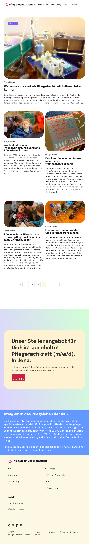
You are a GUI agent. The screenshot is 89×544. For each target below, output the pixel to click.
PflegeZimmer (9, 82)
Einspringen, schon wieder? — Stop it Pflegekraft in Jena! (63, 231)
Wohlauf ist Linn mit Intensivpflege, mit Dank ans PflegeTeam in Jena (22, 148)
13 (68, 284)
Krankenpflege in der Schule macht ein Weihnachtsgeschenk (63, 161)
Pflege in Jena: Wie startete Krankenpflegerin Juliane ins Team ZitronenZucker (22, 237)
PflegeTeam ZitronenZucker (26, 4)
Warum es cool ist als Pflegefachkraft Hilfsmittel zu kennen (43, 88)
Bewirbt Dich (18, 379)
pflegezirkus (52, 488)
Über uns (12, 475)
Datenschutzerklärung (70, 532)
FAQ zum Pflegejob (55, 475)
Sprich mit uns (15, 503)
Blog (48, 482)
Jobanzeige (14, 482)
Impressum (51, 532)
